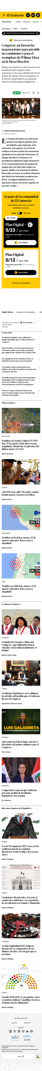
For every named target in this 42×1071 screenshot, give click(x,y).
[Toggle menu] (4, 15)
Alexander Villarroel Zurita (12, 703)
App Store (14, 1023)
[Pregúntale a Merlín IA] (37, 1056)
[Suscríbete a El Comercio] (32, 15)
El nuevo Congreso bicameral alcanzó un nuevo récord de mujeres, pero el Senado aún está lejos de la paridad (18, 392)
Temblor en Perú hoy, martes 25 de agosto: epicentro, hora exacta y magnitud (19, 540)
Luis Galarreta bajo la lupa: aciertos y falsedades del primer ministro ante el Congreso (20, 744)
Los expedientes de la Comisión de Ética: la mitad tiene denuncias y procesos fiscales (17, 359)
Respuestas (6, 533)
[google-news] (31, 1031)
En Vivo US (5, 436)
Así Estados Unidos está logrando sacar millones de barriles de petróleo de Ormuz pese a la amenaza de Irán (19, 369)
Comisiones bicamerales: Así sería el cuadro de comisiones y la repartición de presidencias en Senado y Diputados (21, 900)
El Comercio (6, 800)
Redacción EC (7, 499)
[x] (14, 1031)
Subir (19, 1056)
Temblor (18, 22)
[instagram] (19, 1031)
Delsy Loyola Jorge (9, 655)
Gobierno (5, 737)
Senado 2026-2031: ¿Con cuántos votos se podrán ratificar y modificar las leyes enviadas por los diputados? (21, 999)
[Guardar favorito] (33, 92)
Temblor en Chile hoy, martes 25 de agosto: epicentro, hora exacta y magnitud (19, 588)
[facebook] (10, 1031)
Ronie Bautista (7, 454)
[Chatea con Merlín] (28, 15)
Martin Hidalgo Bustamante (15, 131)
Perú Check (6, 752)
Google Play (27, 1023)
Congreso (5, 637)
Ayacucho (35, 22)
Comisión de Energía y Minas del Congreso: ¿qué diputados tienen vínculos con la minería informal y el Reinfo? (19, 646)
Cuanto (4, 487)
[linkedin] (27, 1031)
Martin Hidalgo (7, 859)
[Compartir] (38, 92)
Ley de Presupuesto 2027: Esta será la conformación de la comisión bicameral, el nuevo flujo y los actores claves (20, 850)
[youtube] (23, 1031)
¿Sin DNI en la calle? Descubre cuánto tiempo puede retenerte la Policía (20, 493)
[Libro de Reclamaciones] (27, 1038)
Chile (3, 581)
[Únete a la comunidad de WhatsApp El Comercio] (17, 92)
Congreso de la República (25, 312)
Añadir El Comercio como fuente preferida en (21, 33)
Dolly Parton (27, 22)
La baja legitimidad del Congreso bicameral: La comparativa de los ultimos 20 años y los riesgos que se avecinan (19, 949)
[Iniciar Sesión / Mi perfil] (38, 15)
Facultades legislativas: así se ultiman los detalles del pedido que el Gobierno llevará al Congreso (18, 339)
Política (4, 689)
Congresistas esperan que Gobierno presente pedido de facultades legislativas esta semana (19, 793)
